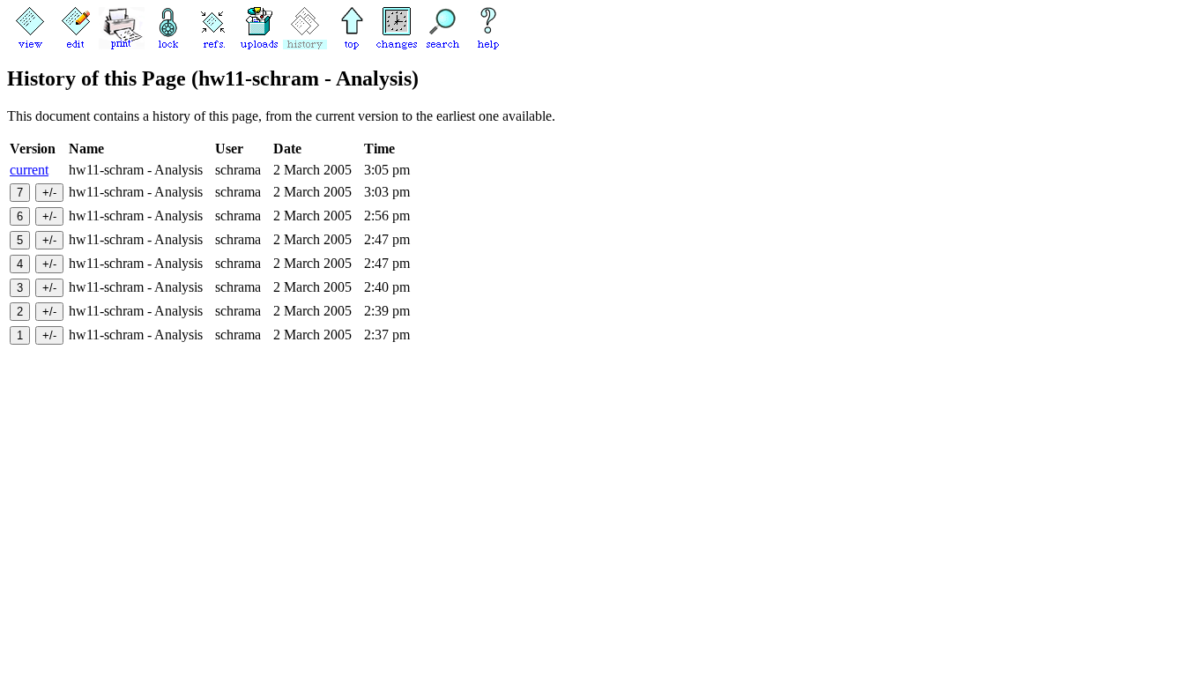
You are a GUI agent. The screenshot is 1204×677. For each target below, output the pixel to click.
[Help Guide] (488, 44)
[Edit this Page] (76, 44)
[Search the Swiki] (442, 44)
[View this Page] (30, 44)
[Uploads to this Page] (259, 44)
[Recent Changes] (397, 44)
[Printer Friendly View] (122, 44)
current (29, 169)
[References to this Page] (213, 44)
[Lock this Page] (167, 44)
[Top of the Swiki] (351, 44)
